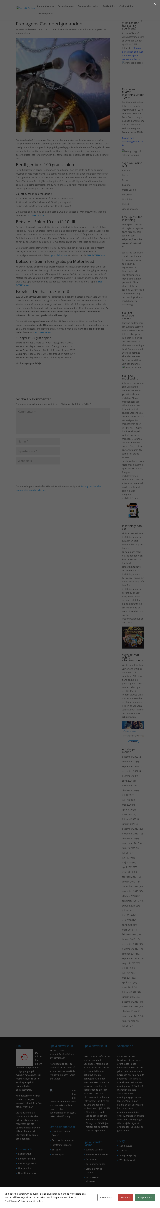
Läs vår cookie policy (32, 1201)
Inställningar (106, 1197)
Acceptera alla (145, 1197)
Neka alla (125, 1197)
